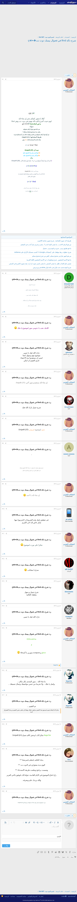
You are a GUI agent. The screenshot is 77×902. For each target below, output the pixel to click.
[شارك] (5, 79)
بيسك (72, 857)
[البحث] (3, 3)
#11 (3, 533)
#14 (3, 606)
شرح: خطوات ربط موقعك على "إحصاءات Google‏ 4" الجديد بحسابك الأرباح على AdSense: (42, 252)
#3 (3, 316)
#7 (3, 418)
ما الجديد (43, 3)
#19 (3, 749)
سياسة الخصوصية (21, 896)
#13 (3, 581)
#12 (3, 559)
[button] (48, 3)
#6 (3, 396)
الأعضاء (33, 3)
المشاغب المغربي (69, 90)
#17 (3, 695)
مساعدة (13, 896)
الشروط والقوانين (32, 896)
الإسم (59, 836)
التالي (68, 75)
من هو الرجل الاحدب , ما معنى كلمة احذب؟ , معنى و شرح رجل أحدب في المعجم (46, 245)
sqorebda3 (71, 896)
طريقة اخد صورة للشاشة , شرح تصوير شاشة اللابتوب (54, 241)
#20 (3, 791)
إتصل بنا (41, 896)
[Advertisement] (38, 20)
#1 (3, 79)
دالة (68, 857)
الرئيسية (61, 3)
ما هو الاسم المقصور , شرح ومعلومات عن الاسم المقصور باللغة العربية (49, 260)
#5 (3, 371)
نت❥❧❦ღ (57, 857)
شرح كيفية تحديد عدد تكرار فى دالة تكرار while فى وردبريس (52, 267)
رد (2, 231)
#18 (3, 724)
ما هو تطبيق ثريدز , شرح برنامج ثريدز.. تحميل (57, 248)
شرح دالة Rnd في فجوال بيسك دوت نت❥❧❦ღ (52, 40)
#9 (3, 484)
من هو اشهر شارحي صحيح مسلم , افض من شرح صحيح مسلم (51, 256)
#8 (3, 443)
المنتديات (53, 3)
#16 (3, 670)
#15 (3, 628)
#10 (3, 509)
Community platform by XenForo (38, 900)
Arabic (63, 896)
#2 (3, 273)
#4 (3, 342)
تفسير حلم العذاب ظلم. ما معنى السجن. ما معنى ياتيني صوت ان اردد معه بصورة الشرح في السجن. (40, 264)
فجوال (63, 857)
